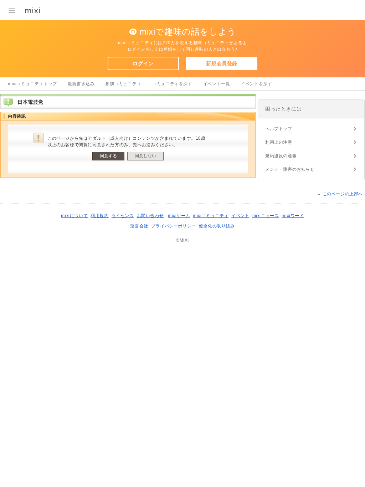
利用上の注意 (278, 142)
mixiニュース (265, 215)
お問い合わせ (150, 215)
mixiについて (74, 215)
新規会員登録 (221, 63)
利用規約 (99, 215)
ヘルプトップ (278, 128)
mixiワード (293, 215)
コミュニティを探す (172, 83)
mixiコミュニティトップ (32, 83)
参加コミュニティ (123, 83)
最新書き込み (81, 83)
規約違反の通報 (281, 155)
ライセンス (123, 215)
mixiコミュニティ (210, 215)
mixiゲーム (179, 215)
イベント (240, 215)
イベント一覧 (216, 83)
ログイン (143, 63)
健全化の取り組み (217, 226)
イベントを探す (256, 83)
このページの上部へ (343, 193)
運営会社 (139, 226)
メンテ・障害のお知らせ (290, 169)
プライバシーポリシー (173, 226)
